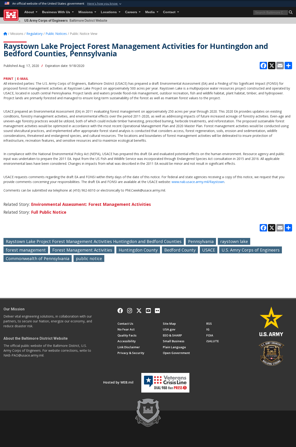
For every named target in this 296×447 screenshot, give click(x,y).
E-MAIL (22, 78)
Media (150, 12)
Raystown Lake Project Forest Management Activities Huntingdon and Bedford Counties (94, 241)
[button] (104, 3)
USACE (208, 250)
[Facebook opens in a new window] (120, 310)
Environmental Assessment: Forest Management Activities (91, 204)
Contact (169, 12)
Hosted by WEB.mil (118, 382)
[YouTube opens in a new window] (148, 310)
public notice (89, 258)
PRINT (8, 78)
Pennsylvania (201, 241)
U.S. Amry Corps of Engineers (251, 250)
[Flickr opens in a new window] (157, 310)
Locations (109, 12)
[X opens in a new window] (139, 310)
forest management (26, 250)
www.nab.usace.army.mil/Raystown (198, 182)
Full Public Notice (48, 212)
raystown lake (234, 241)
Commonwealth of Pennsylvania (37, 258)
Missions (86, 12)
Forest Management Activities (82, 250)
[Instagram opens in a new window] (129, 310)
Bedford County (180, 250)
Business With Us (56, 12)
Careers (131, 12)
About (29, 12)
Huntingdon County (138, 250)
